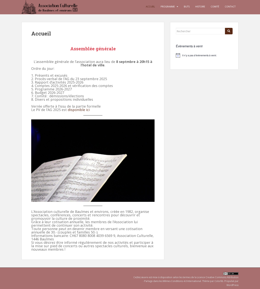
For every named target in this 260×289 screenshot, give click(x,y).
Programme (168, 6)
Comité (215, 6)
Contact (230, 6)
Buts (187, 6)
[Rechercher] (229, 31)
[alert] (204, 55)
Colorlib (219, 281)
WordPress (232, 285)
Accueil (150, 6)
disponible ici (79, 109)
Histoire (200, 6)
